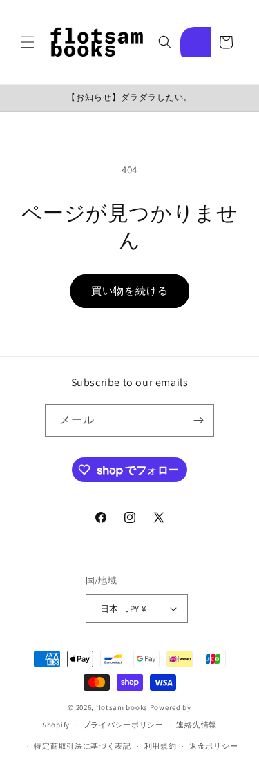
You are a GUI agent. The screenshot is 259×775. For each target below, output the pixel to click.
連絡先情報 (196, 724)
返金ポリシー (213, 746)
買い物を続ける (130, 290)
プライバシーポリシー (123, 724)
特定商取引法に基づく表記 (82, 746)
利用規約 (160, 746)
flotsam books (122, 707)
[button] (27, 42)
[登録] (198, 420)
